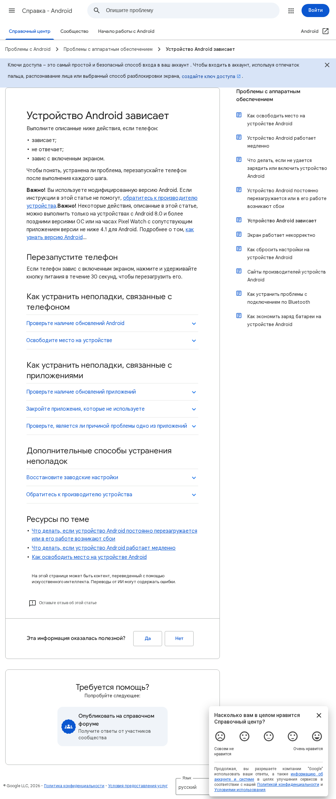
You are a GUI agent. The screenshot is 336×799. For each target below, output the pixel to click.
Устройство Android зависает (282, 221)
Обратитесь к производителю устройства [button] (79, 494)
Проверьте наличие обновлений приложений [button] (81, 392)
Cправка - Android (47, 10)
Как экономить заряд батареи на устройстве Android (284, 320)
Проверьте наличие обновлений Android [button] (75, 323)
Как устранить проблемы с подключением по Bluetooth (278, 298)
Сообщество (74, 31)
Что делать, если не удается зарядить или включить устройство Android (287, 168)
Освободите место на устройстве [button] (69, 340)
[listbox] (197, 786)
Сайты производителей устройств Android (286, 276)
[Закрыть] (327, 66)
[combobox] (192, 10)
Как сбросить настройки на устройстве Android (278, 253)
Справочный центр (30, 31)
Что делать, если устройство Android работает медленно (104, 548)
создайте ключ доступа (208, 76)
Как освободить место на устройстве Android (89, 557)
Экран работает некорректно (281, 235)
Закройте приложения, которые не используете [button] (85, 409)
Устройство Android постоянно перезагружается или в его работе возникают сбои (286, 198)
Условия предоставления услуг (138, 785)
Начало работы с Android (126, 31)
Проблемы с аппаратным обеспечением (268, 95)
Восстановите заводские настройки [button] (72, 477)
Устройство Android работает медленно (281, 142)
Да (148, 638)
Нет (179, 638)
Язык (186, 777)
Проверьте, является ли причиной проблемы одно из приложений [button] (106, 426)
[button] (12, 10)
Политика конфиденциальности (74, 785)
